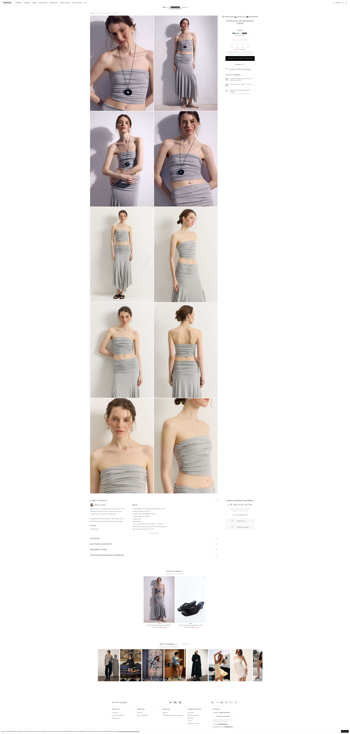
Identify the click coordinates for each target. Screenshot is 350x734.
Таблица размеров (240, 40)
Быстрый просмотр (108, 677)
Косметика (54, 2)
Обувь (34, 2)
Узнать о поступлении (240, 58)
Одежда (27, 2)
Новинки (18, 2)
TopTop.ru (7, 3)
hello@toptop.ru (223, 724)
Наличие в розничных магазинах (240, 69)
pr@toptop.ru (228, 727)
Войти (338, 2)
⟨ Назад (92, 13)
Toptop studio (65, 2)
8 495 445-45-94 (224, 712)
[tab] (175, 572)
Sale (85, 2)
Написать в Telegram (223, 716)
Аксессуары (43, 2)
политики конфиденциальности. (129, 731)
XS (232, 44)
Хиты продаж (77, 2)
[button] (154, 500)
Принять (345, 731)
